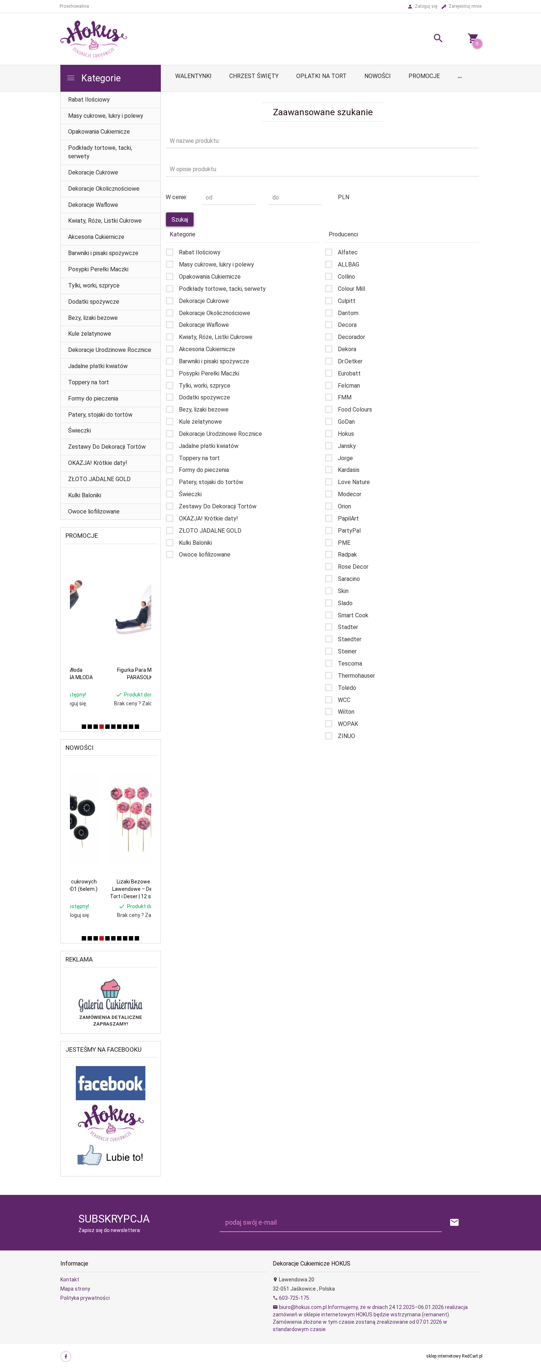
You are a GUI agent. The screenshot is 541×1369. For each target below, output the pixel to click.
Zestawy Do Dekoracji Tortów (107, 446)
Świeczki (79, 430)
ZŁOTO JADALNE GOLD (99, 479)
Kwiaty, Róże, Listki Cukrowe (105, 220)
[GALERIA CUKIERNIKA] (110, 995)
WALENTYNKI (193, 76)
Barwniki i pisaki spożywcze (103, 253)
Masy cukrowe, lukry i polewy (105, 115)
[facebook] (65, 1356)
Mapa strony (75, 1289)
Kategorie (100, 78)
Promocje (424, 76)
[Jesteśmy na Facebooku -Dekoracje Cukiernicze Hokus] (110, 1118)
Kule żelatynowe (89, 333)
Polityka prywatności (85, 1298)
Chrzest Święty (254, 76)
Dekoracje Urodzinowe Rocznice (109, 349)
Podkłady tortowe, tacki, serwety (100, 152)
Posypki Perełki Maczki (98, 269)
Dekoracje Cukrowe (93, 172)
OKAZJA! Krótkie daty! (97, 462)
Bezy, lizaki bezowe (93, 317)
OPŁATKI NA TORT (321, 76)
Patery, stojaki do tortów (100, 414)
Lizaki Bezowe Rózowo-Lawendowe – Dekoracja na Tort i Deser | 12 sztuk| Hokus (110, 889)
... (459, 76)
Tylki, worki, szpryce (94, 285)
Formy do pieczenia (93, 398)
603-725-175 (293, 1298)
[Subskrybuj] (454, 1223)
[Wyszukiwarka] (429, 39)
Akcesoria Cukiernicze (96, 236)
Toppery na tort (88, 382)
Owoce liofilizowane (94, 511)
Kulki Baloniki (84, 495)
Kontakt (69, 1279)
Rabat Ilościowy (89, 99)
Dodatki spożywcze (93, 301)
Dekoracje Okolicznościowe (103, 188)
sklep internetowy (443, 1356)
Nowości (377, 76)
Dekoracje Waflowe (93, 204)
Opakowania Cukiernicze (99, 131)
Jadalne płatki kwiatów (98, 366)
